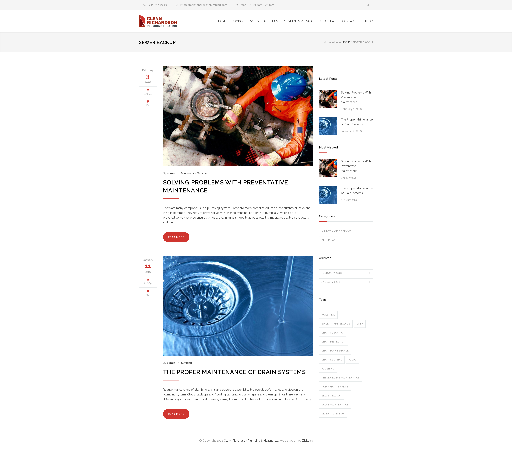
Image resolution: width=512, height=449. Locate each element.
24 (147, 105)
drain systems (332, 359)
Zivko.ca (307, 440)
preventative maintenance (341, 377)
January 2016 (346, 282)
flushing (328, 368)
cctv (360, 324)
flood (352, 359)
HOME (222, 21)
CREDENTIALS (328, 21)
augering (328, 315)
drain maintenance (335, 350)
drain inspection (333, 341)
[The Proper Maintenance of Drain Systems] (238, 306)
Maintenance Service (193, 173)
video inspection (333, 413)
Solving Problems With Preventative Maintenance (356, 97)
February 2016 (346, 273)
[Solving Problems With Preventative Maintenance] (238, 116)
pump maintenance (335, 386)
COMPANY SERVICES (245, 21)
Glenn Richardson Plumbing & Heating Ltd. (251, 440)
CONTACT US (351, 21)
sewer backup (332, 395)
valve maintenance (335, 404)
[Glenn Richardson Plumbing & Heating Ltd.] (176, 21)
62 (148, 294)
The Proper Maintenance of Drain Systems (234, 372)
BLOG (369, 21)
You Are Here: (332, 42)
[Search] (368, 5)
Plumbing (186, 362)
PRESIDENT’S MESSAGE (298, 21)
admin (171, 173)
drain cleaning (332, 333)
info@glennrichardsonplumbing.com (203, 4)
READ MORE (176, 237)
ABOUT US (271, 21)
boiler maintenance (336, 324)
